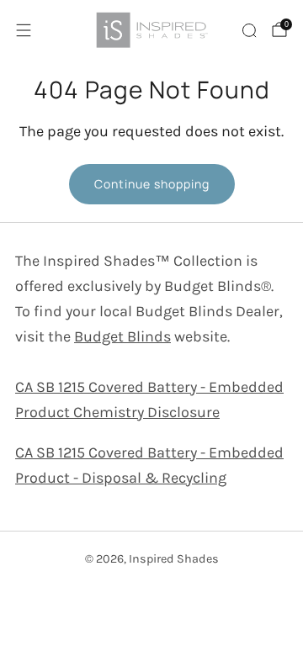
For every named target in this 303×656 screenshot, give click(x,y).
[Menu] (23, 30)
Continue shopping (152, 184)
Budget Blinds (122, 336)
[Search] (249, 30)
